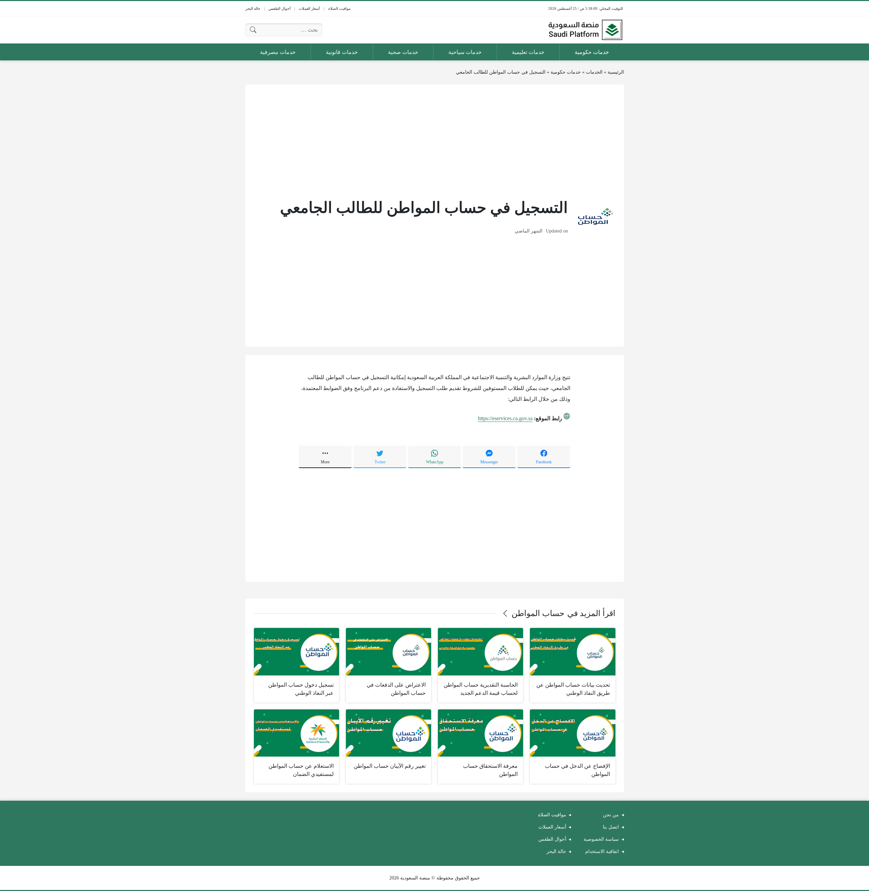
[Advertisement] (434, 140)
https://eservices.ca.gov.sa (505, 418)
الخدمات (594, 72)
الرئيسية (616, 72)
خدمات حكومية (566, 72)
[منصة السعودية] (585, 30)
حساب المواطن (538, 613)
